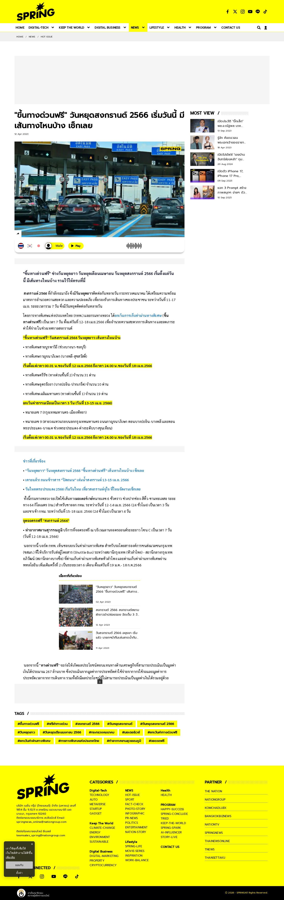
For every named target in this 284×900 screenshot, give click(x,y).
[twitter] (32, 233)
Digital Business (101, 851)
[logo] (35, 11)
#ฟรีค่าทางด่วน (57, 724)
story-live (169, 837)
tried (165, 818)
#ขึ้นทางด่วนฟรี (28, 724)
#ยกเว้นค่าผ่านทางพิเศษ (34, 741)
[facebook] (25, 234)
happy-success (172, 809)
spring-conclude (174, 814)
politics (131, 823)
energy (95, 832)
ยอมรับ (19, 865)
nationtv (212, 824)
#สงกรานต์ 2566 (87, 724)
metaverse (97, 804)
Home (19, 36)
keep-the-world (173, 823)
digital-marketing (104, 856)
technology (99, 795)
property (97, 860)
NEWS (32, 36)
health (166, 795)
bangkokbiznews (218, 816)
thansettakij (215, 858)
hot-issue (132, 795)
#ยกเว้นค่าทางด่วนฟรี (162, 732)
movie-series (134, 851)
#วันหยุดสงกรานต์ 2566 (157, 724)
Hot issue (47, 36)
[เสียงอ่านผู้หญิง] (54, 246)
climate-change (102, 828)
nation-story (135, 832)
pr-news (131, 818)
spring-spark (171, 828)
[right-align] (258, 27)
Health (165, 790)
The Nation (213, 791)
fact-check (134, 804)
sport (129, 799)
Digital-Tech (98, 790)
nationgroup (215, 799)
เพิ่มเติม (10, 857)
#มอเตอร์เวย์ (131, 732)
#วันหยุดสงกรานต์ (120, 724)
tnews (209, 849)
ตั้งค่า (19, 872)
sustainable (99, 842)
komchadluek (215, 808)
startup (96, 809)
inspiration (133, 855)
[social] (227, 11)
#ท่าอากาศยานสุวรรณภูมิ (124, 741)
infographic (135, 813)
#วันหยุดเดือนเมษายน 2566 (62, 732)
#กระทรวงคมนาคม (101, 732)
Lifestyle (131, 842)
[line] (38, 234)
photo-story (135, 809)
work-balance (137, 860)
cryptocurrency (103, 865)
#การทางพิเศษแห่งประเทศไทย (78, 741)
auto (94, 799)
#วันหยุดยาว (26, 732)
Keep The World (101, 823)
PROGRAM (168, 805)
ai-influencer (171, 832)
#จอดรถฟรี (157, 741)
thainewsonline (217, 841)
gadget (96, 813)
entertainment (136, 827)
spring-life (133, 846)
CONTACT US (170, 847)
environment (100, 837)
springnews (214, 833)
